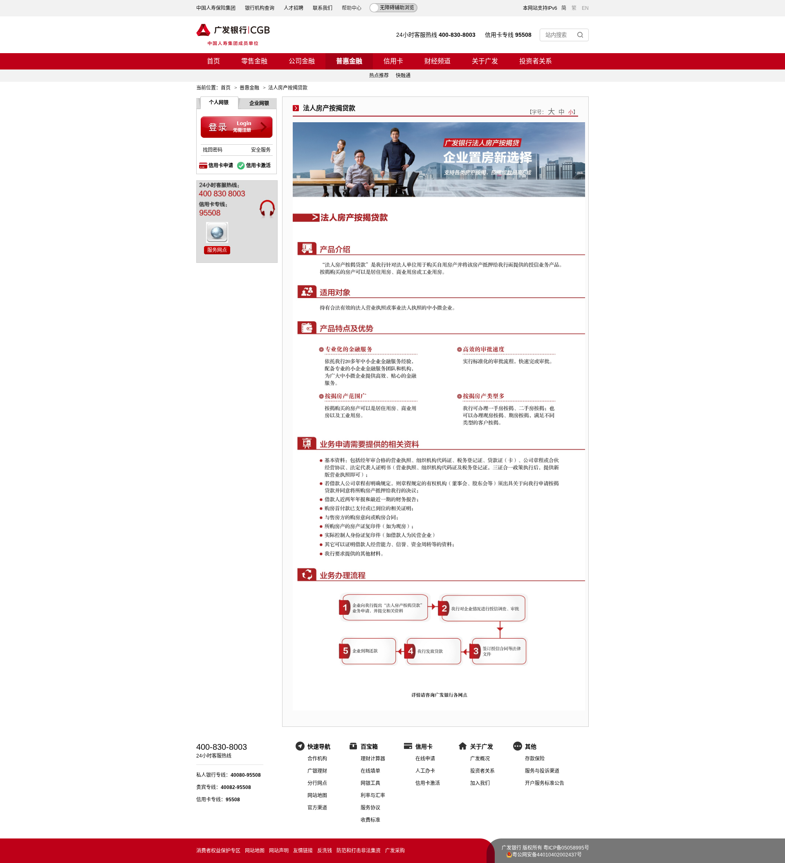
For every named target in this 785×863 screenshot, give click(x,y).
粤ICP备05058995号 (566, 848)
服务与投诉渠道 (542, 771)
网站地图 (317, 795)
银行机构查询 (259, 8)
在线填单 (370, 771)
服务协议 (370, 808)
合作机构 (317, 759)
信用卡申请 (221, 165)
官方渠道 (317, 808)
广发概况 (480, 759)
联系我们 (322, 8)
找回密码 (212, 150)
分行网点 (317, 783)
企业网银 (259, 103)
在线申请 (425, 759)
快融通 (403, 75)
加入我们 (480, 783)
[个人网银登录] (237, 127)
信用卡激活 (258, 165)
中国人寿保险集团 (216, 8)
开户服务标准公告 (544, 783)
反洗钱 (324, 851)
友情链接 (303, 851)
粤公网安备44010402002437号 (547, 855)
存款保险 (535, 759)
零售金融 (254, 61)
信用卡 (393, 61)
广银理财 (317, 771)
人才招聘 (293, 8)
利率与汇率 (373, 795)
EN (585, 8)
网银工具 (370, 783)
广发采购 (395, 851)
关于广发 (485, 61)
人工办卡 (425, 771)
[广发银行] (233, 35)
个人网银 (219, 102)
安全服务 (261, 150)
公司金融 (302, 61)
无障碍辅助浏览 (397, 8)
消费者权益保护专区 (218, 851)
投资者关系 (535, 61)
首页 (213, 61)
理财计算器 (373, 759)
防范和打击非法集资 (358, 851)
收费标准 (370, 820)
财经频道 (437, 61)
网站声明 (279, 851)
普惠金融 (349, 61)
